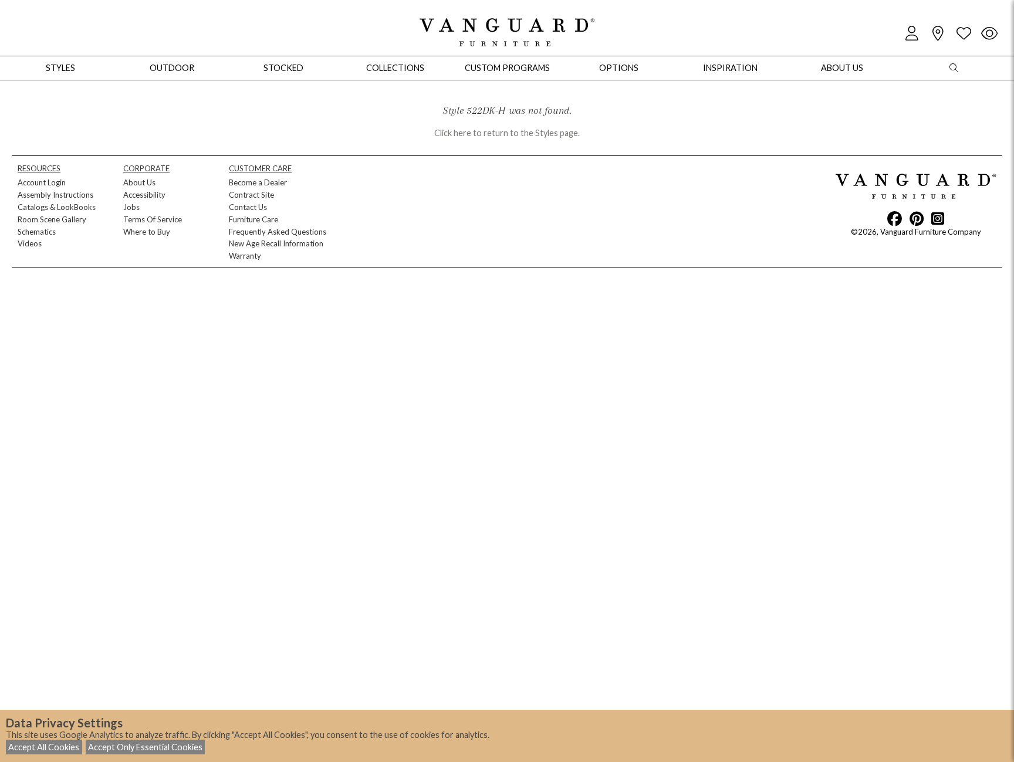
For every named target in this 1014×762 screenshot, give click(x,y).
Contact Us (248, 207)
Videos (30, 243)
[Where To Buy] (938, 33)
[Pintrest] (917, 218)
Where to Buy (146, 231)
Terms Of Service (152, 219)
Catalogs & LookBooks (57, 207)
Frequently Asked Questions (277, 231)
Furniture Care (253, 219)
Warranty (245, 255)
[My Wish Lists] (963, 33)
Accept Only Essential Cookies (145, 747)
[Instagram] (937, 218)
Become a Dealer (258, 182)
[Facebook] (894, 218)
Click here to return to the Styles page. (507, 133)
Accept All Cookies (43, 747)
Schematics (37, 231)
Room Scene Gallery (52, 219)
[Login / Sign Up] (912, 33)
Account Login (42, 182)
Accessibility (144, 194)
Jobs (131, 207)
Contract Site (251, 194)
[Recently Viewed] (989, 33)
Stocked (283, 68)
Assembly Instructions (55, 194)
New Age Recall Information (276, 243)
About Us (139, 182)
